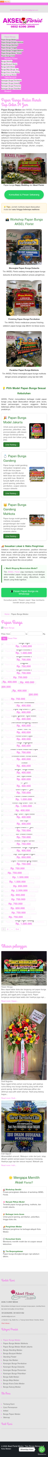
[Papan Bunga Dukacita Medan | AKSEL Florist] (24, 247)
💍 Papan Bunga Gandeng (14, 458)
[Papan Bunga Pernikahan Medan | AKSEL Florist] (24, 298)
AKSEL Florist (14, 571)
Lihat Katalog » (11, 444)
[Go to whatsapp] (42, 1449)
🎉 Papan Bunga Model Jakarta (14, 419)
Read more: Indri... (9, 1165)
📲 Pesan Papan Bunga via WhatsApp (24, 592)
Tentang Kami (8, 1404)
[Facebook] (3, 1435)
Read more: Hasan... (9, 1001)
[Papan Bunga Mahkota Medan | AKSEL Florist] (24, 349)
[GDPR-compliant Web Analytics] (5, 1)
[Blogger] (22, 1435)
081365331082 (18, 1313)
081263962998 (15, 10)
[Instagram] (13, 1435)
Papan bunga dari (24, 185)
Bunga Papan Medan (11, 1414)
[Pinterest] (18, 1435)
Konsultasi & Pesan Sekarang (24, 194)
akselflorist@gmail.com (30, 10)
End (17, 929)
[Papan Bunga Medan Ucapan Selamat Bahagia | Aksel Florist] (24, 168)
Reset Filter (12, 638)
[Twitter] (8, 1435)
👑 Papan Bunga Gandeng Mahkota (14, 509)
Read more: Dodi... (9, 1098)
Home (7, 614)
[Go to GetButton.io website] (42, 1454)
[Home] (4, 33)
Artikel (5, 1410)
